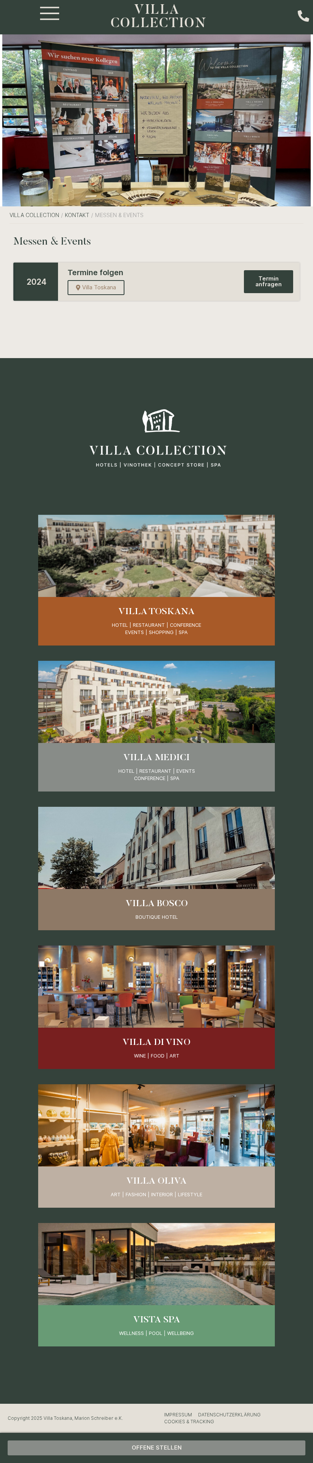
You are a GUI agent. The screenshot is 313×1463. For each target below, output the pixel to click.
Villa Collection (34, 215)
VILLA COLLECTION (159, 17)
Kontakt (77, 215)
